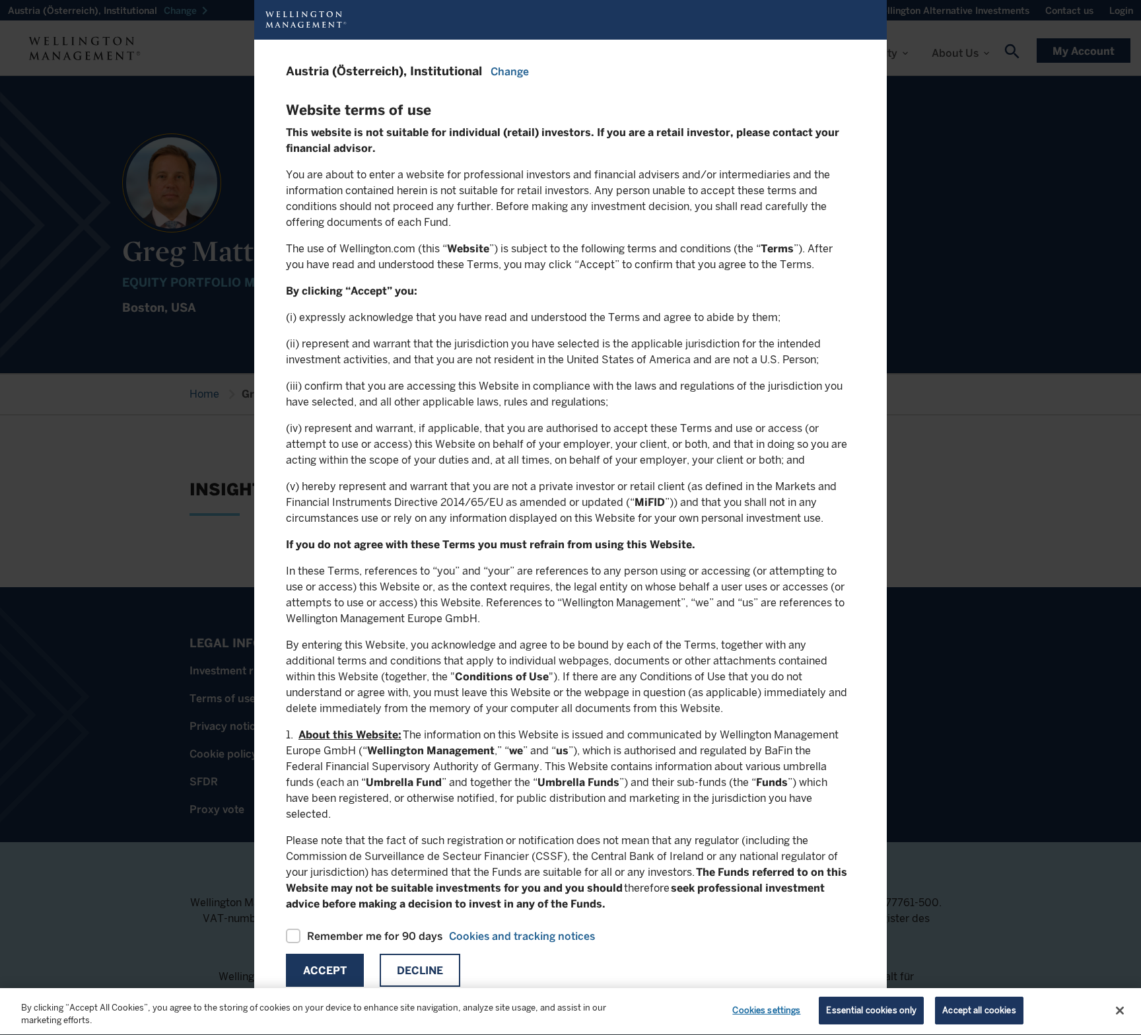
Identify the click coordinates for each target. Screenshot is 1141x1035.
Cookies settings (766, 1010)
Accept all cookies (979, 1010)
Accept (325, 970)
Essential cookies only (871, 1010)
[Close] (1119, 1010)
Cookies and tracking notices (522, 936)
